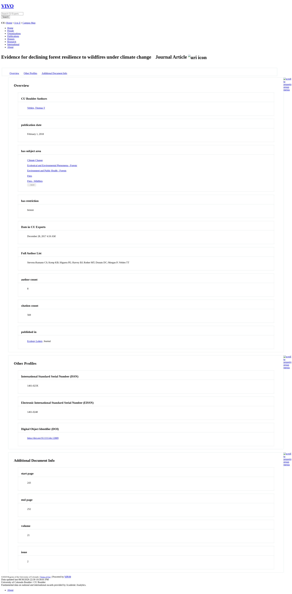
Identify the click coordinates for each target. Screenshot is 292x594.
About (10, 47)
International (13, 44)
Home (9, 23)
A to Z (17, 23)
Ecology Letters (34, 341)
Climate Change (35, 160)
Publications (13, 36)
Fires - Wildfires (35, 181)
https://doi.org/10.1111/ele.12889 (43, 438)
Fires (29, 176)
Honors (10, 39)
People (10, 30)
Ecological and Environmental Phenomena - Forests (52, 165)
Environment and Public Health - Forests (46, 170)
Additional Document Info (54, 73)
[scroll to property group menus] (287, 90)
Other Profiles (30, 73)
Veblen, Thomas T (36, 108)
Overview (14, 73)
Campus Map (29, 23)
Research (11, 41)
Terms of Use (45, 577)
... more (32, 185)
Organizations (14, 33)
